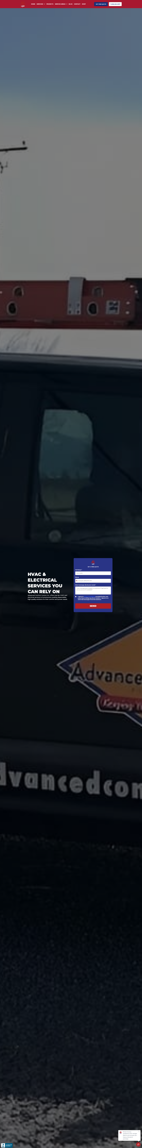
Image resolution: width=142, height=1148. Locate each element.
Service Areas (60, 4)
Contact (77, 4)
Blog (70, 4)
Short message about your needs (85, 585)
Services (40, 4)
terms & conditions (89, 596)
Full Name (78, 570)
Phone (77, 577)
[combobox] (77, 581)
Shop (84, 4)
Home (33, 4)
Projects (49, 4)
